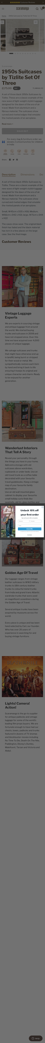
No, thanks (30, 535)
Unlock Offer (29, 529)
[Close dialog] (42, 507)
